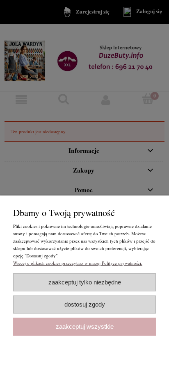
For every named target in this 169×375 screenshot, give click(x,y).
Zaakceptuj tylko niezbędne (84, 282)
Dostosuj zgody (84, 304)
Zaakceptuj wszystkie (85, 326)
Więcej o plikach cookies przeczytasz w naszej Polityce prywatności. (77, 263)
